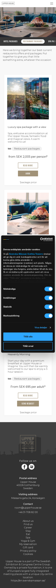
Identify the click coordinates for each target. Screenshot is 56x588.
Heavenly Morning (19, 354)
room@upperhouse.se (28, 507)
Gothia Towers (35, 254)
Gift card (28, 547)
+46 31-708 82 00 (28, 512)
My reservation (28, 544)
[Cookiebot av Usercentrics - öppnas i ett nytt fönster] (40, 239)
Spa (28, 537)
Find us (28, 524)
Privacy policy (28, 550)
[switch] (49, 298)
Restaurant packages (33, 41)
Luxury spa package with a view (27, 127)
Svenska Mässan (18, 254)
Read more (28, 166)
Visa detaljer (41, 327)
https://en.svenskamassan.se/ (28, 580)
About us (28, 521)
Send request (28, 404)
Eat (28, 534)
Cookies (28, 554)
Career (28, 527)
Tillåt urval (28, 346)
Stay (28, 531)
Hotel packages (11, 41)
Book (28, 174)
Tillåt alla (28, 336)
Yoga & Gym (28, 540)
